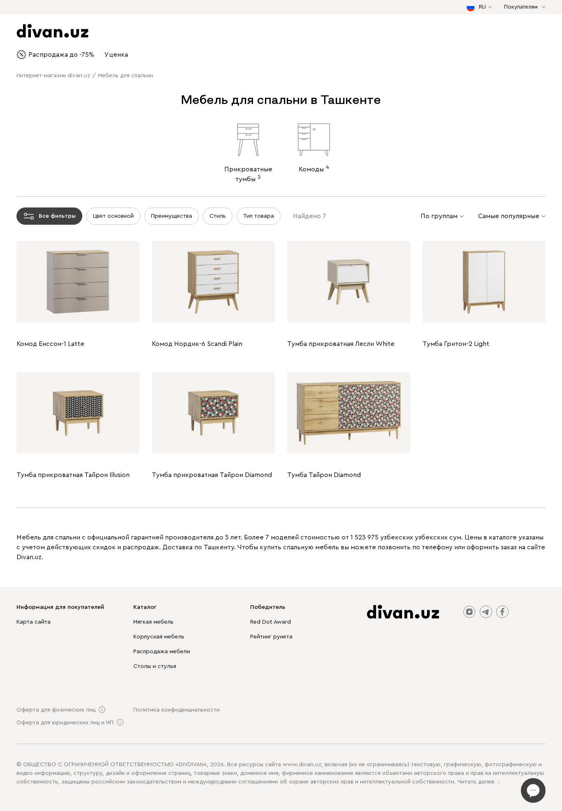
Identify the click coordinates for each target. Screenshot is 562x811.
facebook (502, 612)
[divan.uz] (403, 611)
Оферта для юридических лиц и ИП (65, 723)
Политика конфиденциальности (176, 710)
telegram (486, 612)
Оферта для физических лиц (55, 710)
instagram (469, 612)
